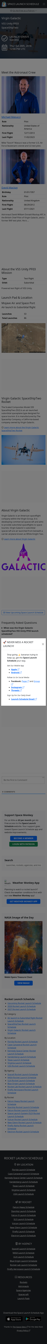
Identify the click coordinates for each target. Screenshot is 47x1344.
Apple (14, 669)
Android (15, 672)
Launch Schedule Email (23, 699)
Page (24, 681)
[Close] (43, 644)
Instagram (16, 687)
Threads (15, 690)
